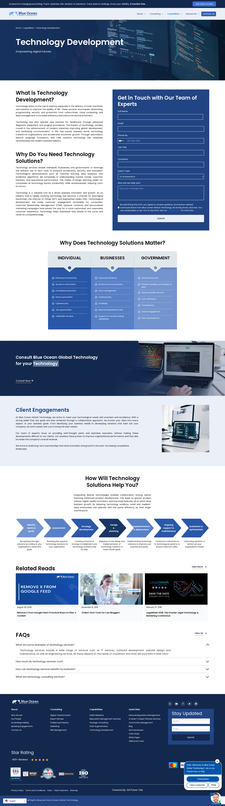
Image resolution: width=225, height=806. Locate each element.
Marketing (54, 726)
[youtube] (176, 704)
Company (123, 159)
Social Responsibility (20, 722)
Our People (16, 719)
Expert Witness (57, 719)
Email (121, 123)
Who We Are (16, 715)
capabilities (28, 28)
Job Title (122, 147)
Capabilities (173, 13)
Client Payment (61, 790)
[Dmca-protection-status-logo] (66, 774)
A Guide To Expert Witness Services (145, 719)
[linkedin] (196, 704)
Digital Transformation (60, 715)
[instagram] (170, 704)
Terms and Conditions (35, 790)
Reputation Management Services (105, 719)
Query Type (124, 170)
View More (197, 566)
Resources (191, 13)
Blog (131, 726)
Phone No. (123, 135)
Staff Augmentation (99, 726)
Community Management (141, 722)
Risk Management (58, 730)
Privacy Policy (174, 210)
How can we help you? (129, 182)
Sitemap (74, 790)
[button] (144, 13)
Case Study (134, 733)
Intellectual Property (59, 722)
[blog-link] (47, 589)
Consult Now (23, 380)
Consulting (155, 13)
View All (199, 633)
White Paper (134, 737)
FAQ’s (49, 790)
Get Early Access (204, 3)
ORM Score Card (136, 741)
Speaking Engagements (22, 726)
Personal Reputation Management (144, 715)
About (140, 13)
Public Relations (97, 715)
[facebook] (183, 704)
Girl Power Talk (135, 790)
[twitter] (189, 704)
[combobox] (122, 140)
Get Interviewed (136, 730)
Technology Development (101, 730)
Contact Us (208, 13)
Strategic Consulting (99, 722)
